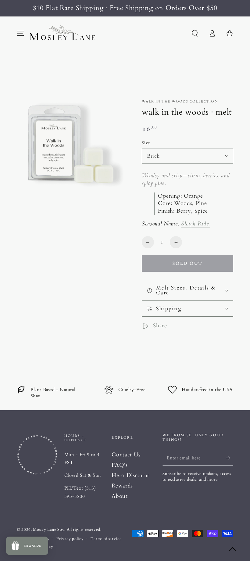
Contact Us (126, 454)
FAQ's (119, 465)
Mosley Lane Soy (48, 529)
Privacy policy (70, 538)
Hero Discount (130, 475)
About (119, 496)
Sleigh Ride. (195, 223)
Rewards (122, 485)
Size (146, 143)
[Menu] (20, 33)
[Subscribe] (229, 458)
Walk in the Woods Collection (180, 101)
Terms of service (106, 538)
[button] (194, 33)
